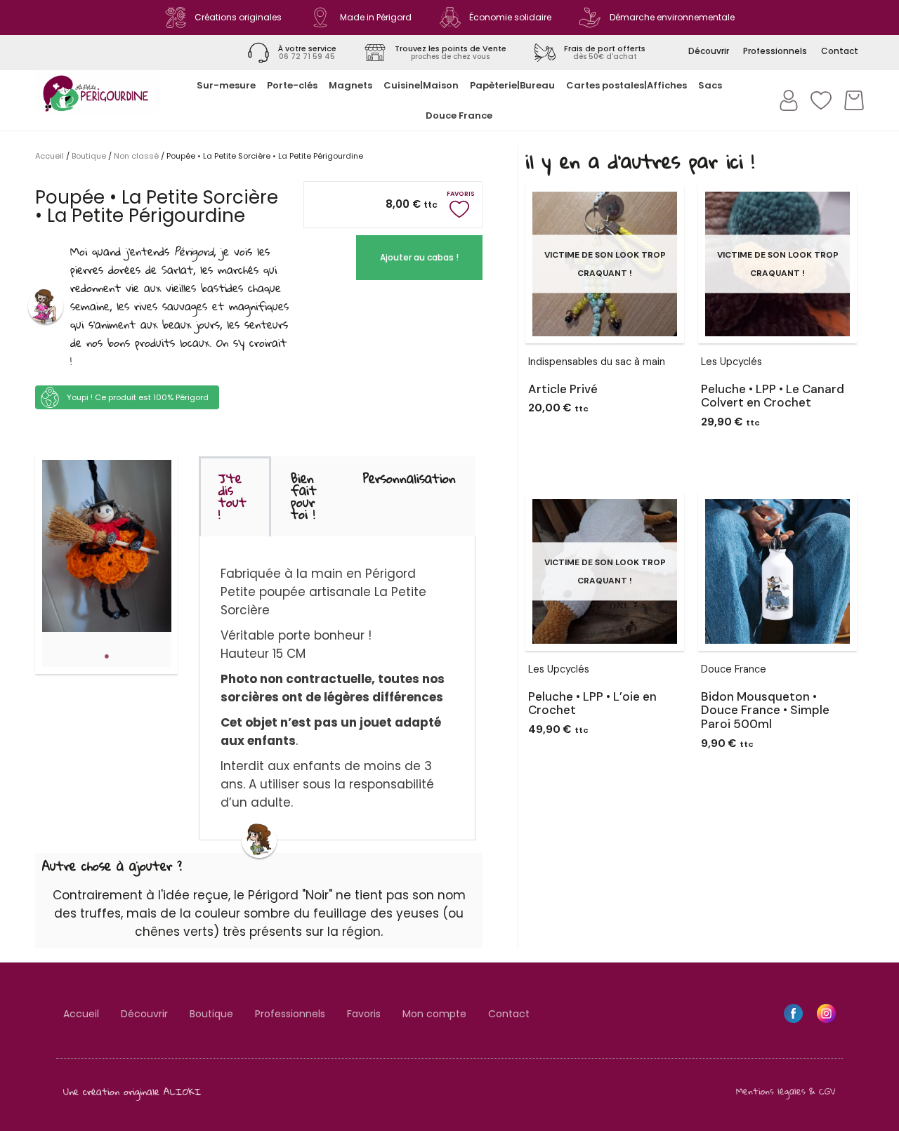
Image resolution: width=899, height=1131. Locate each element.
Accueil (49, 155)
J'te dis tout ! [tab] (232, 496)
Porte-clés (292, 85)
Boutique (89, 155)
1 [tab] (107, 656)
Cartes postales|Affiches (626, 85)
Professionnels (290, 1014)
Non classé (136, 155)
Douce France (459, 115)
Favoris (364, 1014)
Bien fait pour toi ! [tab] (304, 496)
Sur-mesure (226, 85)
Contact (509, 1014)
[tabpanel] (106, 546)
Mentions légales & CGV (786, 1091)
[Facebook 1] (793, 1013)
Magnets (350, 85)
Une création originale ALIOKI (132, 1091)
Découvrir (144, 1014)
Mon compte (434, 1014)
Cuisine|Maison (421, 85)
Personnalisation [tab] (409, 478)
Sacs (710, 85)
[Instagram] (826, 1013)
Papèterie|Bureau (512, 85)
